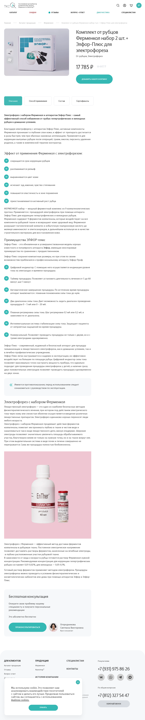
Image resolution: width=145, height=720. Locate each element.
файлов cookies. (20, 699)
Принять (43, 708)
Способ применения (38, 100)
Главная (7, 23)
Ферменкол (48, 23)
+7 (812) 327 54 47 (113, 695)
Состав (61, 100)
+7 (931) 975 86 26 (114, 668)
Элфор (46, 247)
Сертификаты (82, 100)
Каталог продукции (27, 23)
